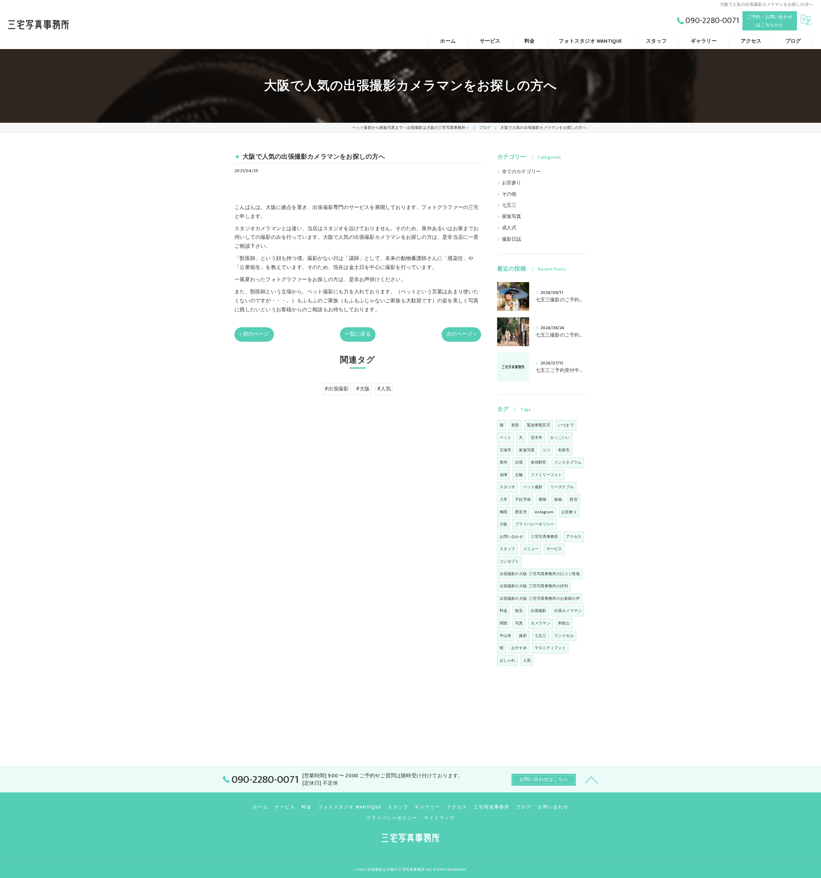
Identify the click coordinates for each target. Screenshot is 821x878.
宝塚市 (506, 450)
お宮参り (511, 183)
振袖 (558, 499)
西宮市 (521, 512)
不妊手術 (523, 499)
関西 (503, 623)
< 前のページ (254, 334)
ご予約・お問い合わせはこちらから (769, 21)
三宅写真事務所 (544, 536)
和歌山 (564, 623)
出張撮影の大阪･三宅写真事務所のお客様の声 (540, 598)
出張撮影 (538, 610)
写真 (519, 623)
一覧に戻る (358, 334)
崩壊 (503, 475)
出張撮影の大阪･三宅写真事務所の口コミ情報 (540, 574)
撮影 (523, 635)
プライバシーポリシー (534, 524)
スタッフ (507, 549)
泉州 (503, 462)
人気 (527, 660)
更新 (515, 425)
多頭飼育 (538, 462)
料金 (503, 610)
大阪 (503, 524)
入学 (503, 499)
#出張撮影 (337, 389)
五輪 (519, 475)
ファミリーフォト (546, 475)
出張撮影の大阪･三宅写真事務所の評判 (534, 586)
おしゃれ (507, 660)
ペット (506, 437)
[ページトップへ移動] (591, 779)
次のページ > (461, 334)
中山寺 (506, 635)
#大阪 (363, 389)
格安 (519, 610)
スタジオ (507, 487)
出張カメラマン (567, 610)
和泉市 (564, 450)
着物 (542, 499)
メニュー (531, 549)
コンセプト (509, 561)
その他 (509, 194)
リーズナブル (562, 487)
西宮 (573, 499)
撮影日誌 (511, 239)
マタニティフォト (550, 648)
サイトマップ (439, 818)
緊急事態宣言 (538, 425)
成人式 (509, 228)
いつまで (566, 425)
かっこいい (560, 437)
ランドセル (564, 635)
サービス (554, 549)
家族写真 (511, 217)
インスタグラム (567, 462)
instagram (544, 512)
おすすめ (519, 648)
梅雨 (503, 512)
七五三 (509, 205)
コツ (546, 450)
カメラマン (540, 623)
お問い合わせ (511, 536)
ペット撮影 (533, 487)
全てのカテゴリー (521, 172)
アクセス (574, 536)
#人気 (384, 389)
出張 (519, 462)
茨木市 (537, 437)
